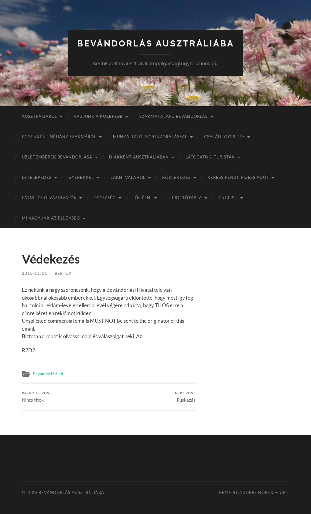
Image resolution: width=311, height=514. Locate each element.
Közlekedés (176, 177)
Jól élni (142, 197)
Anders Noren (256, 492)
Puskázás (185, 397)
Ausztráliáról (39, 116)
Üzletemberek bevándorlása (57, 157)
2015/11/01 (34, 273)
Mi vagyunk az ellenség (51, 218)
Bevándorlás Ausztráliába (155, 44)
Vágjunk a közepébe (98, 116)
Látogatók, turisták (210, 157)
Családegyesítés (224, 136)
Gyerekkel (81, 177)
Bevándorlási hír (48, 373)
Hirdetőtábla (185, 197)
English (228, 197)
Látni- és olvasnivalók (49, 197)
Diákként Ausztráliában (139, 157)
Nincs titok (37, 397)
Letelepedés (37, 177)
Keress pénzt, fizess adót (238, 177)
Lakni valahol (128, 177)
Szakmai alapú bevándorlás (173, 116)
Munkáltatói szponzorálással (150, 136)
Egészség (105, 197)
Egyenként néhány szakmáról (59, 136)
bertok (63, 273)
